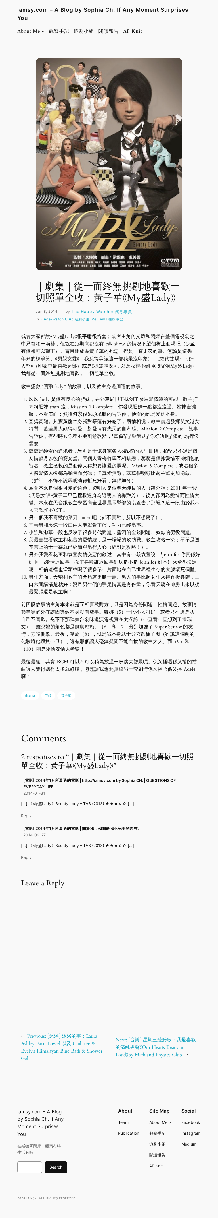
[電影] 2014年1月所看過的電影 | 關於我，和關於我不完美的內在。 (82, 828)
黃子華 (66, 695)
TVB (48, 695)
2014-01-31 (34, 793)
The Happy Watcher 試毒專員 (102, 311)
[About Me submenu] (43, 31)
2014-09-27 (34, 834)
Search (55, 1167)
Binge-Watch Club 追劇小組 (64, 319)
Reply (26, 815)
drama (30, 695)
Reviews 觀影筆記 (107, 319)
